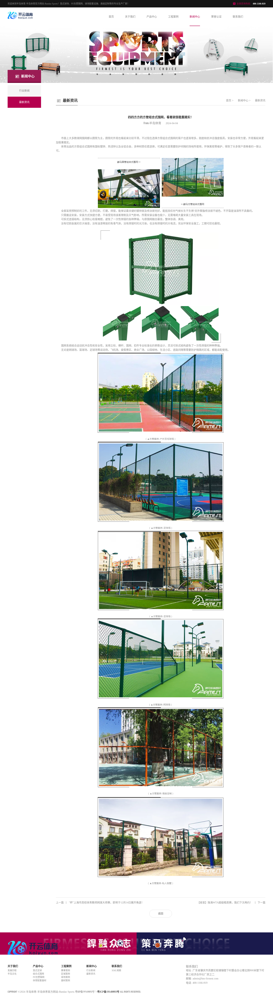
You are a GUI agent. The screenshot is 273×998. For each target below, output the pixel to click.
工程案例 (173, 16)
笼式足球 (37, 970)
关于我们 (130, 16)
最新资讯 (260, 100)
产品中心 (152, 16)
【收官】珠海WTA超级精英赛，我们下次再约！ (231, 902)
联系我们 (238, 16)
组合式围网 (38, 974)
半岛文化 (12, 974)
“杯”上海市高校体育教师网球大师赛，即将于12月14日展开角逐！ (100, 902)
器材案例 (65, 980)
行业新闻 (90, 970)
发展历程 (12, 970)
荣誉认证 (216, 16)
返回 (160, 913)
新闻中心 (195, 16)
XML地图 (116, 970)
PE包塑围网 (38, 977)
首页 (111, 16)
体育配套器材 (39, 980)
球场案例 (65, 977)
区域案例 (65, 974)
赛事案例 (65, 970)
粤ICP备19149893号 (85, 991)
